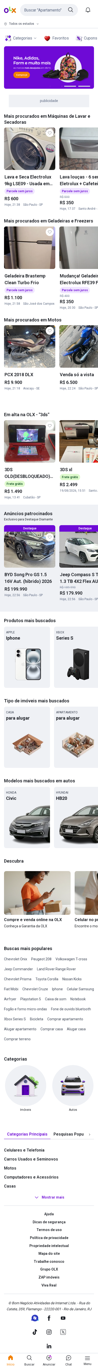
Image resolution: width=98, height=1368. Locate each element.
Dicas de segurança (49, 1222)
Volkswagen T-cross (71, 959)
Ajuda (49, 1214)
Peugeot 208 (41, 959)
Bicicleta (36, 1019)
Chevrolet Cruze (35, 989)
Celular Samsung (80, 989)
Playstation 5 (30, 999)
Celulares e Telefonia (24, 1150)
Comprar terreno (17, 1039)
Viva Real (49, 1285)
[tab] (27, 1134)
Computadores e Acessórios (31, 1177)
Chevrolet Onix (15, 959)
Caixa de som (55, 999)
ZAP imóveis (49, 1277)
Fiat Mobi (11, 989)
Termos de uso (49, 1230)
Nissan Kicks (72, 979)
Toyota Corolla (46, 979)
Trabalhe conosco (49, 1262)
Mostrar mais (53, 1197)
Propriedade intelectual (49, 1246)
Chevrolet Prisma (17, 979)
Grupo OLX (49, 1269)
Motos (10, 1168)
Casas (10, 1186)
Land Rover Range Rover (56, 969)
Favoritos (60, 38)
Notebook (78, 999)
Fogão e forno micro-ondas (25, 1009)
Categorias (22, 38)
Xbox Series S (15, 1019)
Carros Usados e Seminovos (31, 1159)
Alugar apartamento (20, 1029)
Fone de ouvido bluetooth (71, 1009)
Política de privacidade (49, 1238)
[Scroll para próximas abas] (89, 1134)
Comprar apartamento (65, 1019)
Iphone (57, 989)
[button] (49, 10)
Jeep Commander (18, 969)
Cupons (90, 38)
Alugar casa (76, 1029)
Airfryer (10, 999)
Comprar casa (51, 1029)
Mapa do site (49, 1254)
